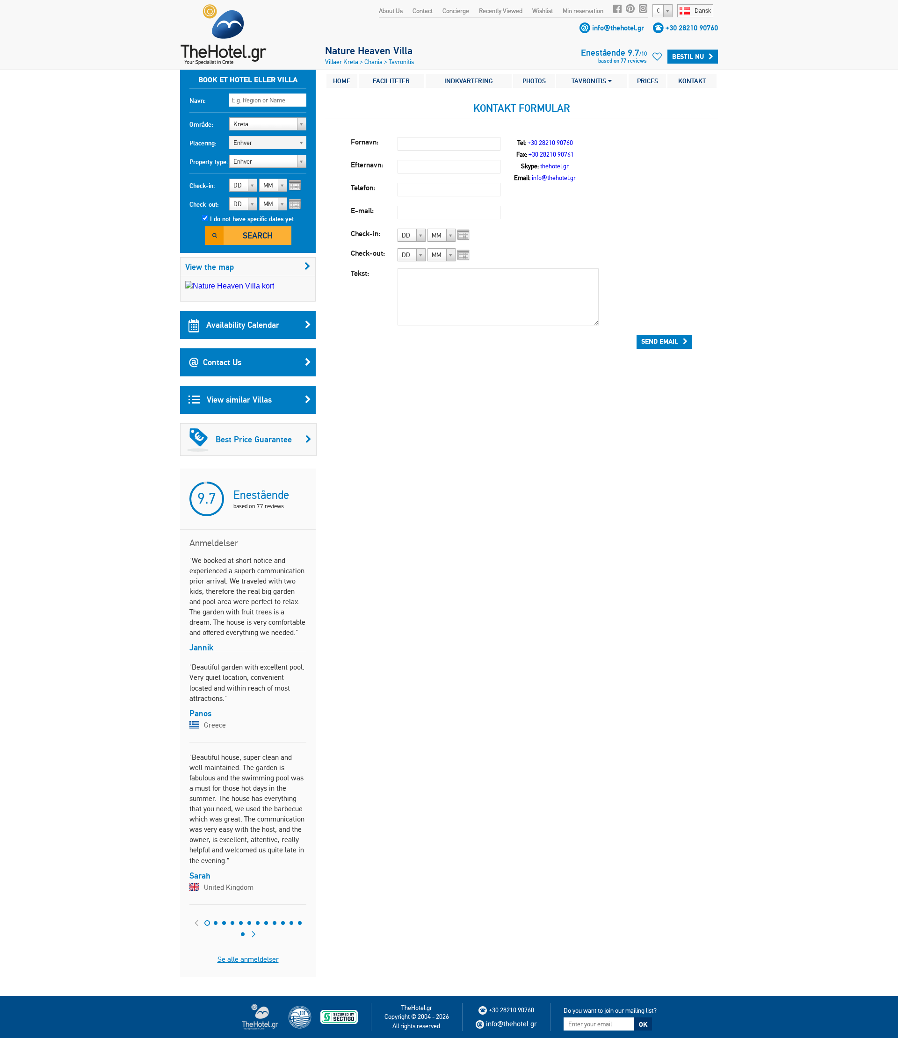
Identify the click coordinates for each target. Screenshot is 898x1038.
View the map (209, 266)
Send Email (659, 341)
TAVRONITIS (590, 81)
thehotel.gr (554, 166)
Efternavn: (367, 165)
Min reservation (583, 11)
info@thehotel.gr (618, 28)
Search (258, 235)
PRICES (647, 81)
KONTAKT (692, 81)
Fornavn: (364, 142)
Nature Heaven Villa (369, 50)
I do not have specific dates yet (252, 219)
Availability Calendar (241, 324)
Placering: (203, 143)
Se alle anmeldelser (248, 959)
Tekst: (360, 273)
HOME (341, 81)
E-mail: (362, 211)
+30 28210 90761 (551, 154)
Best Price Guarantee (254, 439)
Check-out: (204, 204)
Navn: (197, 100)
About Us (391, 11)
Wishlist (542, 11)
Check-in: (202, 185)
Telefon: (363, 188)
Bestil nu (688, 56)
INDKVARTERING (468, 81)
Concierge (455, 11)
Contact (423, 11)
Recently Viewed (500, 11)
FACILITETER (391, 81)
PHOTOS (534, 81)
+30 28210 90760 (692, 28)
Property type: (208, 162)
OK (643, 1024)
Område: (201, 124)
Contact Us (222, 362)
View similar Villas (238, 399)
